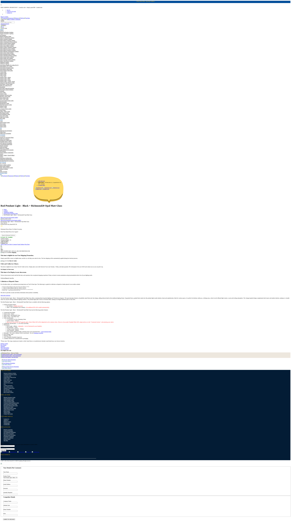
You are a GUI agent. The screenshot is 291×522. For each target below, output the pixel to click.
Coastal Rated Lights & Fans (10, 377)
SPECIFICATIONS (5, 295)
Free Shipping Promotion (10, 432)
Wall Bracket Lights (8, 407)
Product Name (6, 476)
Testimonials (7, 423)
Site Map (6, 440)
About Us (6, 420)
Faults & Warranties (8, 431)
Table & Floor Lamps (8, 382)
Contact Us (9, 12)
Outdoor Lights (7, 381)
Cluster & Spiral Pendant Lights (11, 403)
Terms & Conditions (8, 437)
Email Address (6, 484)
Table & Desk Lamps (9, 409)
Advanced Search (5, 23)
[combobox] (8, 22)
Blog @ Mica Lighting (8, 392)
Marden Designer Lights (9, 397)
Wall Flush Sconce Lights (10, 408)
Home (5, 209)
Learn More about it (6, 364)
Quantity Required (7, 492)
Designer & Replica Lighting (10, 373)
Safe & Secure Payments (9, 435)
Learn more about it (6, 361)
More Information (5, 347)
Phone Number (7, 480)
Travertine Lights (7, 376)
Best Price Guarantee (9, 433)
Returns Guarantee (8, 429)
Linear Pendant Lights (9, 401)
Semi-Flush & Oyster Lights (10, 404)
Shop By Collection (8, 391)
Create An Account (11, 11)
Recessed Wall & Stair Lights (11, 405)
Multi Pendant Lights (9, 400)
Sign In (8, 10)
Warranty (3, 346)
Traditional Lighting (8, 212)
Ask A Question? (5, 349)
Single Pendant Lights (9, 398)
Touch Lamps (7, 412)
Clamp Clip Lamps (8, 413)
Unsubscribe (7, 424)
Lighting (6, 210)
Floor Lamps (7, 411)
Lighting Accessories (8, 385)
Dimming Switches (38, 333)
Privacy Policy (7, 439)
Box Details (3, 345)
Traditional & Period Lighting (10, 374)
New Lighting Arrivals (8, 386)
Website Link (6, 505)
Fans (5, 384)
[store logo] (14, 19)
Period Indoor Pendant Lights (11, 213)
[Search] (3, 25)
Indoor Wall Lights (8, 380)
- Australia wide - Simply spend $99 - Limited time (21, 7)
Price (4, 513)
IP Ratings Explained (9, 436)
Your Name (6, 472)
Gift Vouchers (7, 389)
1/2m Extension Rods (46, 331)
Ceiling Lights (7, 378)
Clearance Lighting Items (9, 388)
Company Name (7, 501)
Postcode (5, 488)
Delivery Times (4, 343)
